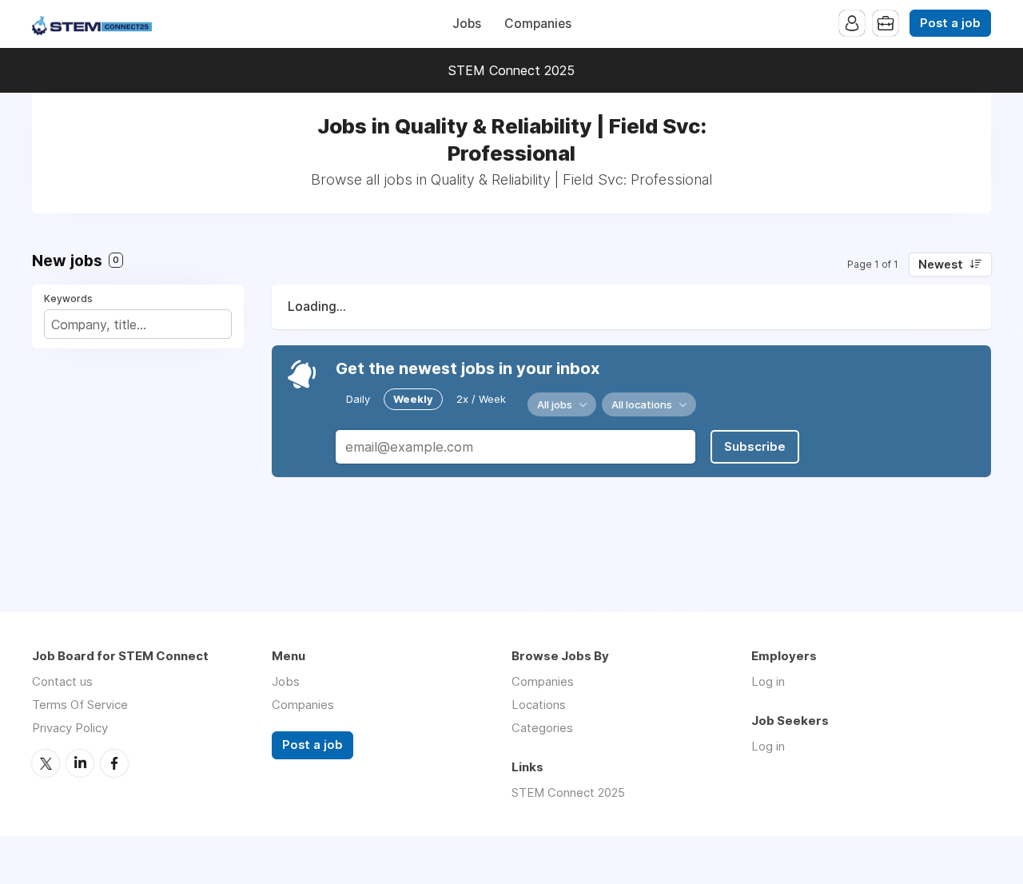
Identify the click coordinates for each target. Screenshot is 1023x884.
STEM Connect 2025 (511, 70)
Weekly (413, 398)
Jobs (466, 23)
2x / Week (481, 398)
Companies (537, 23)
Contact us (62, 681)
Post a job (950, 23)
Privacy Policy (70, 727)
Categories (542, 727)
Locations (539, 704)
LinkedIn (80, 763)
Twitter (45, 763)
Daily (358, 398)
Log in (768, 681)
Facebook (114, 763)
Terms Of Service (80, 704)
